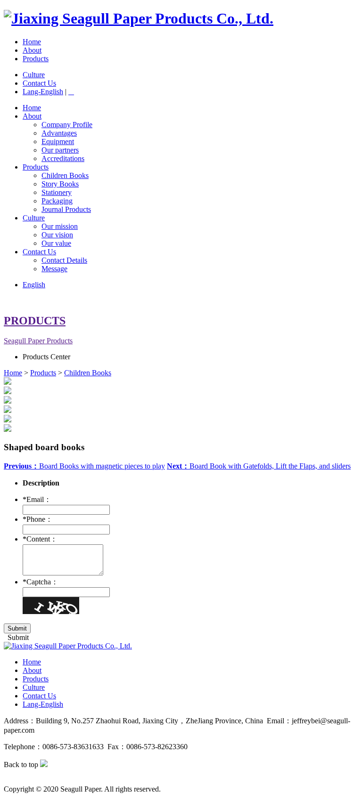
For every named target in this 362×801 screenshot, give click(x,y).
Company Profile (66, 125)
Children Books (65, 175)
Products (36, 59)
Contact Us (39, 83)
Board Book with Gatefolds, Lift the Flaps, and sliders (259, 466)
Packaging (57, 201)
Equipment (57, 142)
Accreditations (62, 158)
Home (32, 42)
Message (54, 269)
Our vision (57, 235)
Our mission (59, 226)
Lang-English (43, 92)
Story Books (60, 184)
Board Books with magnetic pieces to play (84, 466)
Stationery (56, 192)
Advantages (59, 133)
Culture (34, 75)
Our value (56, 243)
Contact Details (64, 260)
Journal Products (66, 209)
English (34, 285)
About (32, 50)
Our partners (60, 150)
